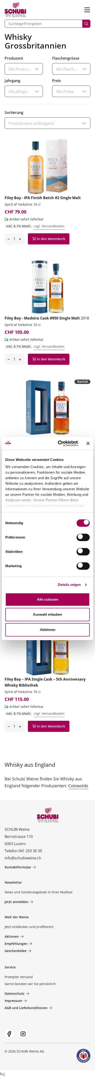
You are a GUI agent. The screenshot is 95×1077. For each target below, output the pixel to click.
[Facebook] (9, 1033)
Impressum (13, 1000)
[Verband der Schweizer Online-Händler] (83, 1056)
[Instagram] (23, 1033)
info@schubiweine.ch (23, 858)
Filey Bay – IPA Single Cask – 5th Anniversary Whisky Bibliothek (45, 682)
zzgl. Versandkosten (49, 226)
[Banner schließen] (88, 443)
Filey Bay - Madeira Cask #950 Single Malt (47, 318)
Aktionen (12, 936)
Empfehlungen (16, 943)
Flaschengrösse (65, 58)
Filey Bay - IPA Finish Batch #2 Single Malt (43, 197)
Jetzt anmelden (16, 902)
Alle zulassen (47, 599)
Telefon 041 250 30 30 (23, 850)
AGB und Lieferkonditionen (26, 1008)
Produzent (14, 58)
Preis (56, 80)
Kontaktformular (18, 867)
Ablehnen (47, 630)
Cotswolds (78, 785)
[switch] (83, 538)
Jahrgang (12, 80)
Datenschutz (14, 993)
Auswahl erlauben (47, 614)
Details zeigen (69, 585)
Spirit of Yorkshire (18, 204)
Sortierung (14, 112)
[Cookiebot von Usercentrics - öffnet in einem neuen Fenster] (59, 443)
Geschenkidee (16, 951)
